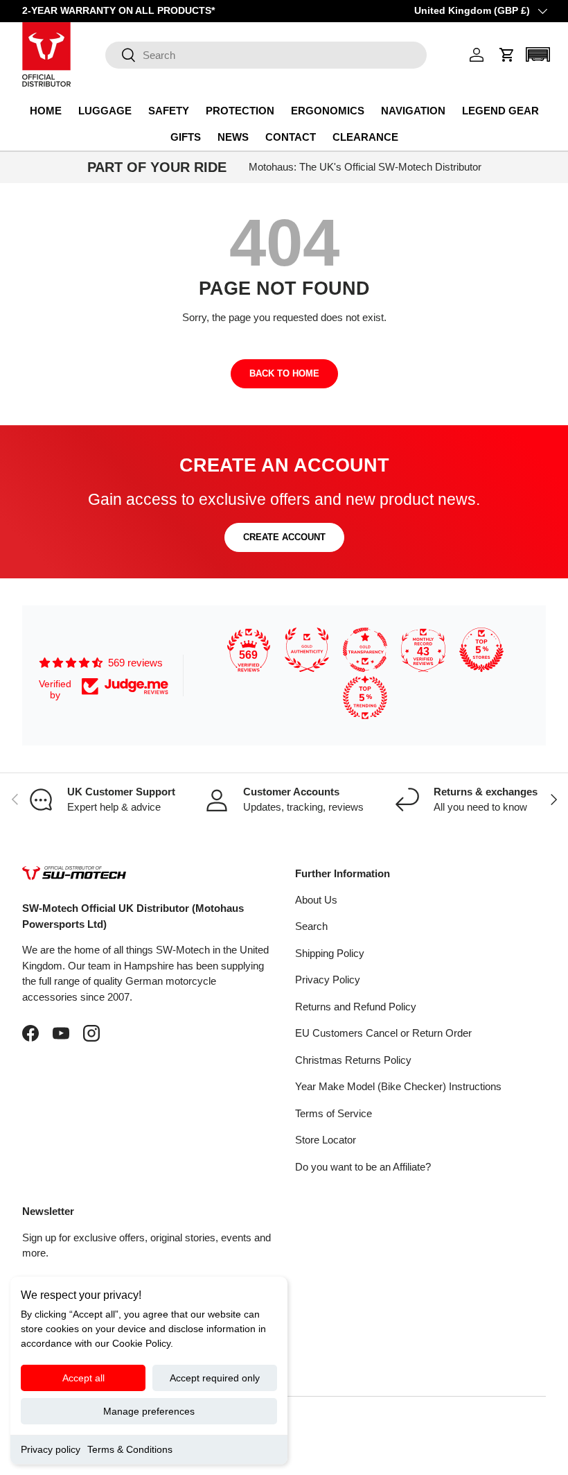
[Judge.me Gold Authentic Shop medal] (307, 650)
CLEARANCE (365, 137)
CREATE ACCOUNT (284, 537)
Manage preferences (149, 1411)
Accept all (83, 1377)
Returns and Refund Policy (355, 1006)
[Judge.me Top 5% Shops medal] (481, 650)
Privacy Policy (327, 979)
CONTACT (290, 137)
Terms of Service (333, 1113)
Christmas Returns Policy (353, 1060)
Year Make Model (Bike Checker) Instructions (398, 1086)
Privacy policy (50, 1449)
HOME (46, 111)
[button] (507, 55)
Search (311, 926)
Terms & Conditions (129, 1449)
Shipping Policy (329, 953)
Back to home (284, 373)
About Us (316, 900)
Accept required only (215, 1377)
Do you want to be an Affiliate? (363, 1167)
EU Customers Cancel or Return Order (383, 1033)
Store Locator (325, 1140)
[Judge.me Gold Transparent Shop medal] (365, 650)
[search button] (120, 56)
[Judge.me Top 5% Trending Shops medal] (365, 697)
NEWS (233, 137)
